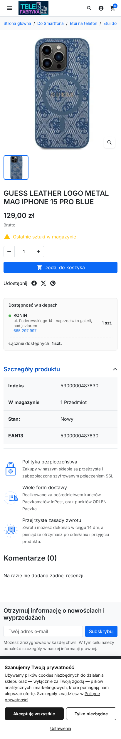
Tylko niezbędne (91, 713)
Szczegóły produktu (32, 369)
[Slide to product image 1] (16, 167)
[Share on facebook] (34, 283)
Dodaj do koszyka (61, 267)
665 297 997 (25, 330)
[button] (89, 8)
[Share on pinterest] (52, 283)
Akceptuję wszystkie (34, 713)
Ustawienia (60, 728)
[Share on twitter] (43, 283)
